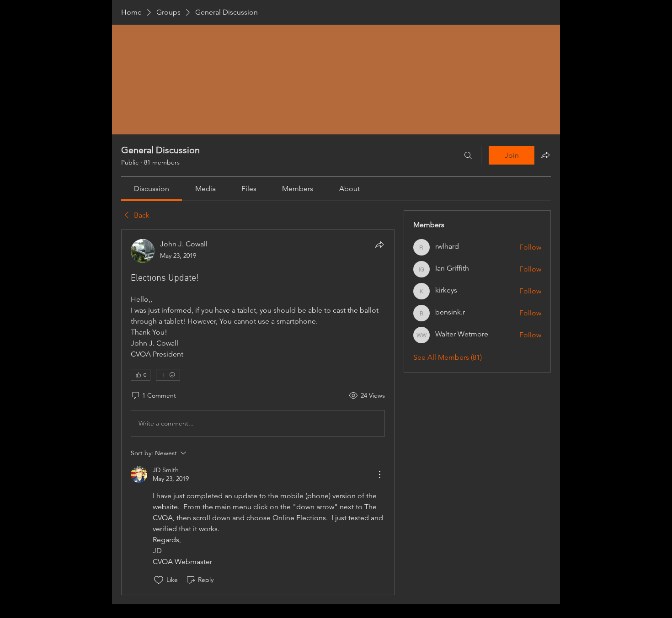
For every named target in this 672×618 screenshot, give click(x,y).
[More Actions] (379, 474)
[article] (258, 412)
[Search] (468, 155)
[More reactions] (168, 375)
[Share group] (545, 154)
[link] (151, 188)
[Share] (379, 244)
